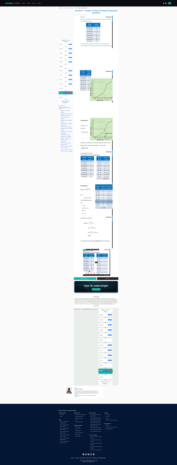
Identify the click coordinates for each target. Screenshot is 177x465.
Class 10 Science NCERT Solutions (96, 449)
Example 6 (65, 57)
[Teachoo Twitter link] (89, 454)
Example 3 (65, 48)
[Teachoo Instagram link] (86, 454)
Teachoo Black (83, 395)
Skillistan (76, 420)
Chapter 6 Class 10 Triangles (66, 126)
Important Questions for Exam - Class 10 (89, 309)
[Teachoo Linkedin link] (93, 454)
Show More (96, 305)
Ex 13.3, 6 (105, 360)
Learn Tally (107, 418)
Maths (28, 3)
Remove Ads (108, 278)
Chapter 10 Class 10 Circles (66, 138)
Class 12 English (78, 436)
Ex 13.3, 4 (65, 79)
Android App (62, 414)
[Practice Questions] (166, 3)
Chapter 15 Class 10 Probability (67, 151)
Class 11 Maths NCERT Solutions (95, 429)
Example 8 (61, 66)
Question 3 (61, 97)
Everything (17, 3)
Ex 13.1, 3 (65, 75)
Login (170, 3)
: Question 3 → (85, 278)
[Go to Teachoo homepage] (9, 3)
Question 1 (65, 70)
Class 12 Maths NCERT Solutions (95, 431)
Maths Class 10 (62, 105)
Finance (39, 3)
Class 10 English (78, 430)
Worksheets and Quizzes (79, 418)
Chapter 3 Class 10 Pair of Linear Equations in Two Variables (66, 117)
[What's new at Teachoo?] (164, 3)
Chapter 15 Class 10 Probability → (65, 102)
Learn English (107, 414)
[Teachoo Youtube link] (91, 454)
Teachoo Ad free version (79, 416)
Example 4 (105, 324)
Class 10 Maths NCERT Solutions (95, 427)
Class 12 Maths (77, 434)
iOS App (61, 416)
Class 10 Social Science (79, 432)
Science (33, 3)
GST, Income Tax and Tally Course (80, 414)
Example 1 (65, 44)
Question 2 (65, 92)
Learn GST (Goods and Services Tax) (111, 420)
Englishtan (107, 425)
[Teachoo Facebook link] (83, 454)
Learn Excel (107, 416)
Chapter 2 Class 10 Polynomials (67, 113)
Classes (23, 3)
